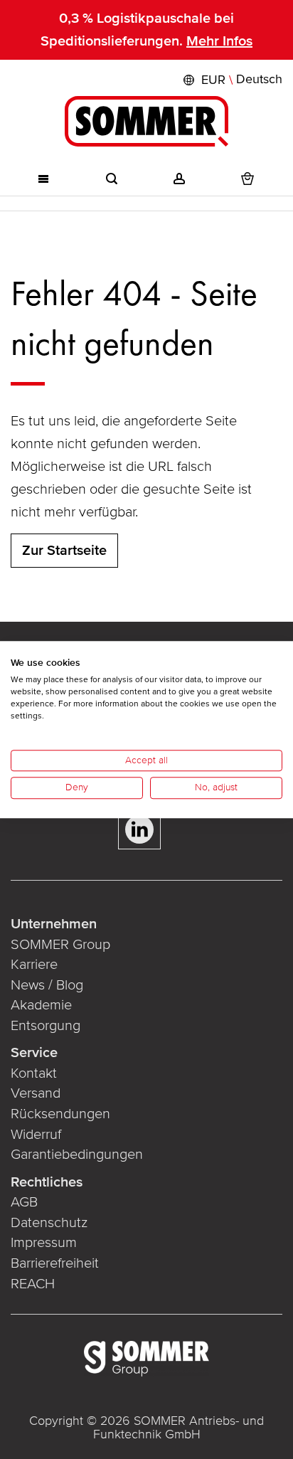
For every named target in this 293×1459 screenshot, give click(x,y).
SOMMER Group (60, 944)
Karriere (34, 964)
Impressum (44, 1242)
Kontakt (34, 1073)
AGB (24, 1202)
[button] (231, 79)
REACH (33, 1284)
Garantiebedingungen (77, 1154)
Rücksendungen (60, 1114)
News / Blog (47, 985)
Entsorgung (45, 1025)
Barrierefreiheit (55, 1263)
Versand (35, 1093)
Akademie (43, 1005)
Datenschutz (49, 1222)
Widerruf (36, 1134)
